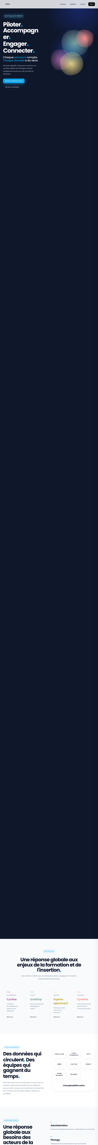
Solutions (63, 4)
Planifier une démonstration (13, 81)
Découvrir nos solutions (12, 87)
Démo (91, 4)
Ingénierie (73, 4)
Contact (82, 4)
